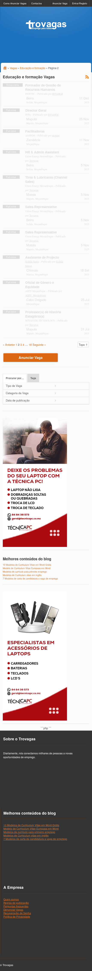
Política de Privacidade (16, 916)
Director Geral (35, 110)
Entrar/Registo (79, 3)
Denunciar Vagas (13, 909)
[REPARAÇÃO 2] (35, 546)
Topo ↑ (83, 345)
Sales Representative (41, 206)
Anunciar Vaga (59, 3)
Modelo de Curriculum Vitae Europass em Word (26, 568)
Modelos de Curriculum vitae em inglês (22, 575)
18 (30, 345)
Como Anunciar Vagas (15, 3)
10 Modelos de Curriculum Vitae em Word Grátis (27, 564)
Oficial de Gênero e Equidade (39, 284)
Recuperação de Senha (17, 913)
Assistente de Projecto (42, 257)
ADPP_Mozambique (35, 295)
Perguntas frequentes (15, 906)
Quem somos (11, 899)
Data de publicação (18, 400)
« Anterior (9, 345)
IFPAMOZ (57, 93)
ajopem (55, 135)
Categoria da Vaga (17, 393)
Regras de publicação (16, 903)
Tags (33, 378)
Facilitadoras (35, 131)
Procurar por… (15, 378)
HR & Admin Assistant (42, 152)
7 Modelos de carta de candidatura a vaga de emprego (30, 578)
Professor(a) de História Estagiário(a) (43, 314)
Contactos (36, 3)
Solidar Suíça (32, 261)
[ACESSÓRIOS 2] (35, 719)
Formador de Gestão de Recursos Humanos (43, 87)
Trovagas (34, 160)
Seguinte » (39, 345)
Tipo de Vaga (14, 386)
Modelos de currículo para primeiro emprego (25, 571)
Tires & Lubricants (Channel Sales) (46, 179)
